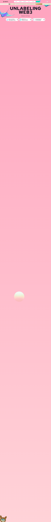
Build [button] (16, 1)
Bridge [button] (33, 1)
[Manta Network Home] (5, 1)
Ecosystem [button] (20, 1)
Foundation (24, 1)
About (29, 1)
